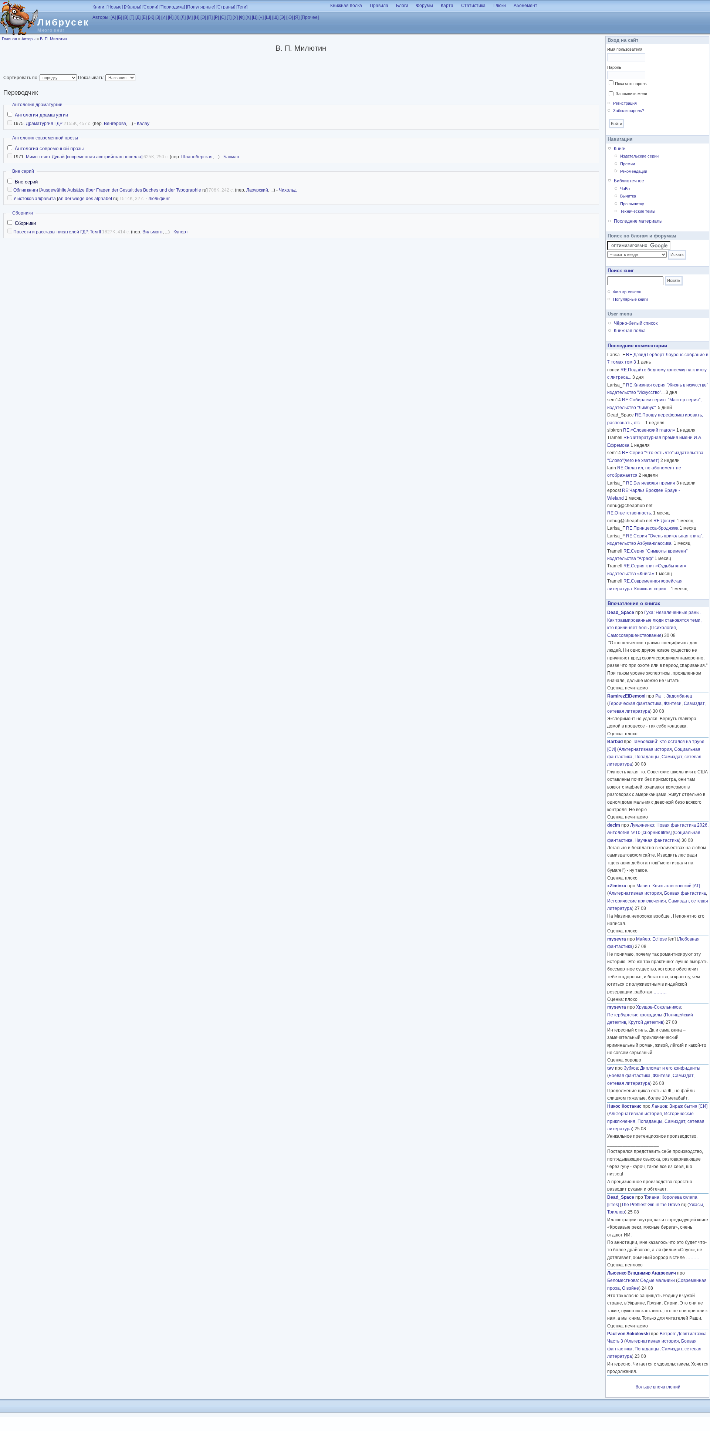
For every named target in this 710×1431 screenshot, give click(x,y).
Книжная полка (346, 5)
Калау (143, 123)
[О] (203, 17)
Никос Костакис (624, 1106)
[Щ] (275, 17)
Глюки (499, 5)
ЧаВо (625, 188)
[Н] (196, 17)
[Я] (297, 17)
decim (613, 825)
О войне (630, 1288)
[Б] (119, 17)
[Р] (216, 17)
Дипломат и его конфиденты (670, 1068)
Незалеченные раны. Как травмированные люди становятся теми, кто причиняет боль (654, 620)
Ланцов (659, 1106)
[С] (223, 17)
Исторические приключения (636, 901)
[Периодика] (172, 7)
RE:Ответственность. (629, 513)
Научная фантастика (657, 840)
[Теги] (241, 7)
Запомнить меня (631, 93)
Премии (627, 164)
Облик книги (25, 190)
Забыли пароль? (628, 110)
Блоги (402, 5)
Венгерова (115, 123)
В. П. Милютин (53, 39)
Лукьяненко (642, 825)
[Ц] (254, 17)
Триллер (616, 1212)
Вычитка (628, 196)
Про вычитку (632, 204)
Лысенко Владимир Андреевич (641, 1273)
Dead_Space (620, 612)
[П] (210, 17)
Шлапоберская (197, 156)
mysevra (616, 939)
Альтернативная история (645, 749)
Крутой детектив (645, 1022)
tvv (610, 1068)
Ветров (667, 1333)
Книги (620, 148)
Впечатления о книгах (634, 603)
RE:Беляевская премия (650, 483)
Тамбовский (645, 741)
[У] (235, 17)
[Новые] (114, 7)
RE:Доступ (664, 520)
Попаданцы (647, 756)
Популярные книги (630, 299)
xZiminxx (616, 885)
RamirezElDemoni (626, 696)
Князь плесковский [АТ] (676, 885)
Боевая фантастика (685, 893)
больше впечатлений (658, 1387)
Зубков (631, 1068)
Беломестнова (622, 1280)
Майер (643, 939)
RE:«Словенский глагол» (649, 430)
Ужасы (696, 1204)
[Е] (144, 17)
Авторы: (100, 17)
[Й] (170, 17)
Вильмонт (152, 231)
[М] (190, 17)
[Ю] (289, 17)
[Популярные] (200, 7)
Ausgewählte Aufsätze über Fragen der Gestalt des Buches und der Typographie (120, 190)
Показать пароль (631, 83)
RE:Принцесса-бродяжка (652, 528)
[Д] (138, 17)
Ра (659, 696)
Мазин (643, 885)
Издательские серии (639, 156)
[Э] (282, 17)
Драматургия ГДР (44, 123)
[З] (157, 17)
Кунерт (180, 231)
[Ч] (261, 17)
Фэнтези (673, 703)
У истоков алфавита (34, 198)
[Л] (183, 17)
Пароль (614, 67)
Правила (379, 5)
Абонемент (525, 5)
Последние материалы (638, 221)
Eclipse (659, 939)
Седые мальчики (657, 1280)
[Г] (131, 17)
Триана (651, 1197)
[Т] (229, 17)
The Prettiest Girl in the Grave (650, 1204)
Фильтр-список (627, 292)
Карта (447, 5)
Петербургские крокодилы (634, 1014)
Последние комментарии (637, 345)
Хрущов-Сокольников (658, 1007)
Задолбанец (679, 696)
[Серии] (150, 7)
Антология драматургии (37, 104)
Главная (9, 39)
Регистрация (625, 103)
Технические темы (637, 211)
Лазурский (257, 190)
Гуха (648, 612)
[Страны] (225, 7)
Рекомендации (633, 171)
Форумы (424, 5)
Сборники (22, 213)
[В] (125, 17)
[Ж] (151, 17)
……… (660, 992)
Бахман (231, 156)
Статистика (473, 5)
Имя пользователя (624, 49)
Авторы (28, 39)
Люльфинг (159, 198)
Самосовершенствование (634, 635)
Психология (663, 627)
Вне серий (23, 171)
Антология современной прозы (45, 138)
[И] (164, 17)
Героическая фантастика (635, 703)
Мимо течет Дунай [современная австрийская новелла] (84, 156)
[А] (113, 17)
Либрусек (63, 22)
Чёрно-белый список (635, 323)
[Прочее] (310, 17)
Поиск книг (621, 270)
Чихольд (288, 190)
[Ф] (241, 17)
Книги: (98, 7)
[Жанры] (132, 7)
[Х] (248, 17)
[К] (177, 17)
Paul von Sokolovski (628, 1333)
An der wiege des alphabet (85, 198)
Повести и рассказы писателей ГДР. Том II (57, 231)
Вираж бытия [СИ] (688, 1106)
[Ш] (268, 17)
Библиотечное (629, 180)
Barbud (615, 741)
